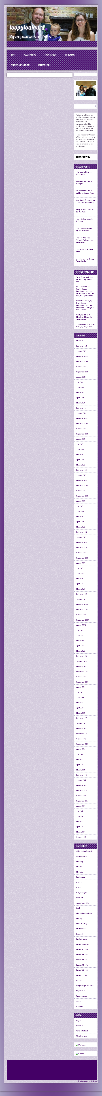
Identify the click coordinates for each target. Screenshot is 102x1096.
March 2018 (80, 770)
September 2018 (82, 744)
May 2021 (79, 578)
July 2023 (79, 444)
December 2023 (82, 418)
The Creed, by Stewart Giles (84, 250)
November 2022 (82, 485)
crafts (78, 887)
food (78, 908)
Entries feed (80, 1026)
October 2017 (81, 796)
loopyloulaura (26, 27)
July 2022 (79, 506)
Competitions (44, 65)
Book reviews (50, 55)
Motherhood (81, 929)
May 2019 (79, 703)
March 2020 (80, 651)
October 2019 (81, 677)
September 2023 (82, 434)
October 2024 (81, 367)
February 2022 (81, 532)
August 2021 (80, 563)
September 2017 (82, 801)
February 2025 (81, 346)
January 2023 (81, 475)
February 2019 (81, 718)
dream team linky (82, 903)
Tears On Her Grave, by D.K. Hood (84, 220)
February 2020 (81, 656)
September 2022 (82, 496)
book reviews (81, 877)
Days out (79, 898)
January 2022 (81, 537)
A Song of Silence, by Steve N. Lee (84, 279)
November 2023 (82, 423)
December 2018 (81, 728)
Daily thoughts (81, 892)
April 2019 (80, 708)
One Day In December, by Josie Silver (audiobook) (85, 201)
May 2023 (80, 454)
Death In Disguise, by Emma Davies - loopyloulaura (84, 303)
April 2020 (80, 646)
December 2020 (82, 604)
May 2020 (80, 641)
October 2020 (81, 615)
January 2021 (81, 599)
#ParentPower (81, 856)
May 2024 (80, 392)
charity (79, 882)
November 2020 (82, 610)
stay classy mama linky (85, 986)
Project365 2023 (82, 965)
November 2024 (82, 361)
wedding (79, 1006)
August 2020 (81, 625)
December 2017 (81, 785)
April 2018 (80, 765)
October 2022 (81, 491)
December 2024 (82, 356)
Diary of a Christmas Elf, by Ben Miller (85, 210)
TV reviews (70, 55)
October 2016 (81, 837)
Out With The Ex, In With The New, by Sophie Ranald (85, 293)
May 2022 (80, 516)
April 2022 (80, 522)
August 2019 (80, 687)
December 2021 (81, 542)
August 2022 (81, 501)
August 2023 (81, 439)
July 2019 (79, 692)
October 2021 (81, 553)
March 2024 (80, 403)
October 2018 (81, 739)
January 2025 (81, 351)
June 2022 (80, 511)
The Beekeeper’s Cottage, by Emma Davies (85, 307)
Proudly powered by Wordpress (87, 1081)
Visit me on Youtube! (20, 65)
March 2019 (80, 713)
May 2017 (79, 821)
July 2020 (80, 630)
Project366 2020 (82, 970)
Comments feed (82, 1031)
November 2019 (82, 672)
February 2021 (81, 594)
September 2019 (82, 682)
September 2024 (82, 372)
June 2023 (80, 449)
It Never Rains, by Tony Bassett (85, 325)
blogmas (79, 867)
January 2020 (81, 661)
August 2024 (81, 377)
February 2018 (81, 775)
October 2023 (81, 429)
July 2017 (79, 811)
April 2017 (79, 827)
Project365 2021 (82, 955)
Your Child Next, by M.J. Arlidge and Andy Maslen (85, 192)
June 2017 (80, 816)
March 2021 (80, 589)
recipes (79, 980)
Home (13, 55)
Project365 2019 (82, 949)
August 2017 (80, 806)
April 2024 (80, 398)
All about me (30, 55)
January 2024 (81, 413)
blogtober (80, 872)
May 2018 (79, 759)
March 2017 (80, 832)
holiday (79, 918)
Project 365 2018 (82, 944)
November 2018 (82, 734)
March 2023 (80, 465)
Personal (79, 934)
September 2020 (82, 620)
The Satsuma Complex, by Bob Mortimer (84, 229)
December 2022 (82, 480)
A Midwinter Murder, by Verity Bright (85, 260)
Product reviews (82, 939)
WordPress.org (81, 1036)
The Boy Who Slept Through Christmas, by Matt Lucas (84, 240)
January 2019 (81, 723)
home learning (81, 924)
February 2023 (81, 470)
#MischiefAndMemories (84, 851)
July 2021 (79, 568)
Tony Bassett (81, 324)
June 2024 (80, 387)
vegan (78, 1001)
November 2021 (81, 547)
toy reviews (80, 991)
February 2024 (81, 408)
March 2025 (80, 341)
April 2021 (79, 584)
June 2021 (80, 573)
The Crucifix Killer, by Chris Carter (84, 173)
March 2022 (80, 527)
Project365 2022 (82, 960)
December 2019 (81, 666)
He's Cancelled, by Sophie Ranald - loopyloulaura (83, 289)
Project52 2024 (81, 975)
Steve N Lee (80, 277)
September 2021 (82, 558)
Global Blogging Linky (84, 913)
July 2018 (79, 754)
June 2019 (80, 697)
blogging (79, 861)
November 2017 (81, 790)
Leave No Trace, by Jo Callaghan (84, 182)
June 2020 (80, 635)
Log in (78, 1020)
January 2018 (81, 780)
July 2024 (79, 382)
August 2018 (80, 749)
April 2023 (80, 460)
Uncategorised (81, 996)
